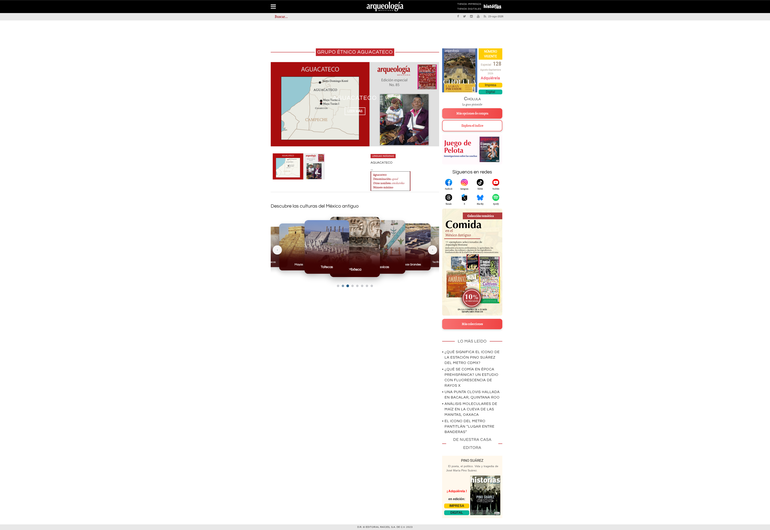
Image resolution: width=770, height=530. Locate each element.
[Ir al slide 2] (343, 286)
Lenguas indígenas (383, 156)
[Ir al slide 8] (372, 286)
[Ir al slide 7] (367, 286)
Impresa (490, 85)
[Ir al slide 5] (357, 286)
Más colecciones (472, 324)
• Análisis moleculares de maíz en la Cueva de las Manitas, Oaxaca (469, 409)
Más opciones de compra (472, 113)
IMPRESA (456, 506)
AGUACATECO (355, 98)
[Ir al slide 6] (362, 286)
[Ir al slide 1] (338, 286)
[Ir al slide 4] (352, 286)
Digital (490, 92)
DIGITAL (456, 512)
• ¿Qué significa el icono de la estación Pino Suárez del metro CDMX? (471, 357)
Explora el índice (472, 125)
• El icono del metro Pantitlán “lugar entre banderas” (468, 426)
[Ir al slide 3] (347, 285)
